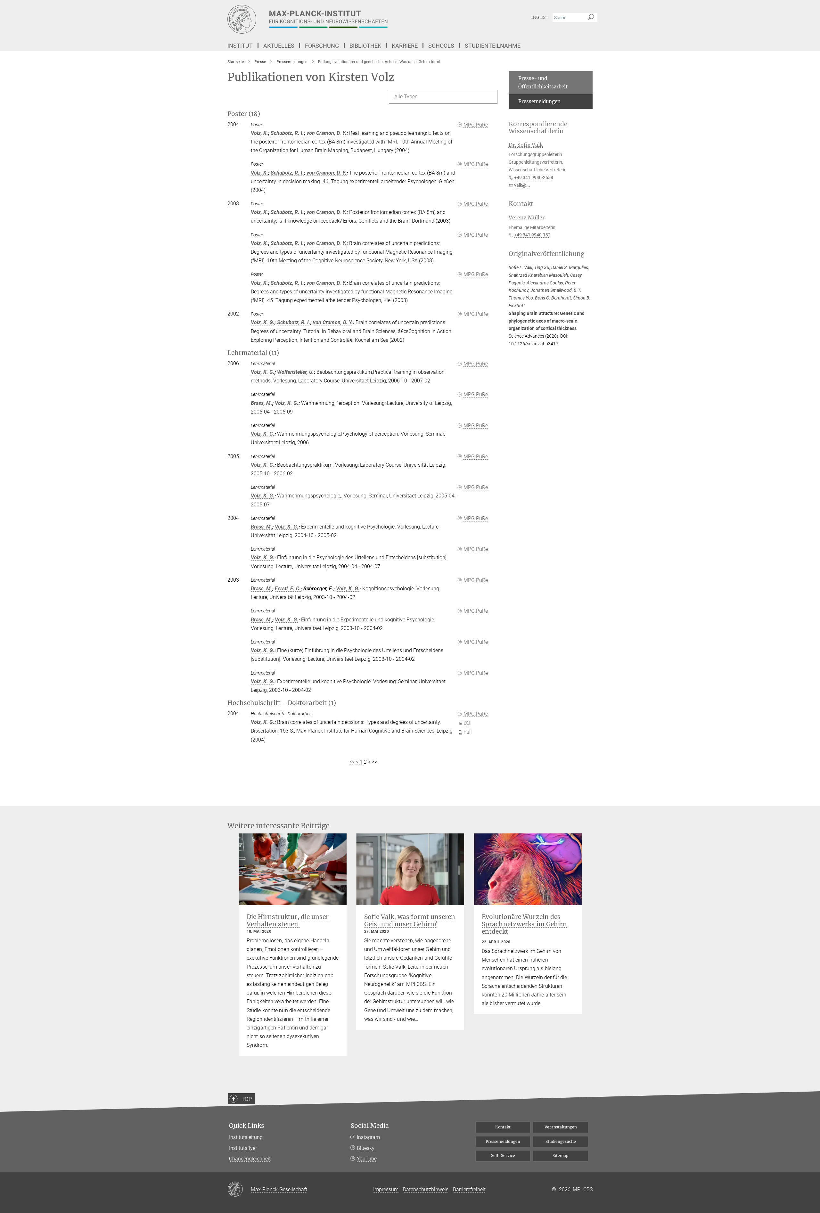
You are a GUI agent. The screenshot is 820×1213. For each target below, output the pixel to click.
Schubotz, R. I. (287, 133)
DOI (467, 723)
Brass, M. (261, 403)
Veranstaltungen (561, 1127)
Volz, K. (259, 133)
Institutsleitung (246, 1137)
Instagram (368, 1137)
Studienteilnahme (493, 45)
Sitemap (561, 1155)
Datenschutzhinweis (425, 1189)
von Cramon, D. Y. (327, 133)
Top (247, 1099)
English (539, 17)
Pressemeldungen (539, 101)
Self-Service (503, 1155)
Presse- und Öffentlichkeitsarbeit (543, 82)
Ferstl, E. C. (288, 589)
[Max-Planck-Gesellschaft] (239, 1189)
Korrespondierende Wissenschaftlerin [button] (538, 127)
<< (352, 762)
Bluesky (365, 1148)
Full (467, 732)
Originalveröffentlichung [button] (547, 254)
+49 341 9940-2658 (533, 177)
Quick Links (246, 1125)
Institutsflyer (243, 1148)
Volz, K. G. (263, 322)
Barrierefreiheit (469, 1189)
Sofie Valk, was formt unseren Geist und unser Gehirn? (409, 920)
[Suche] (590, 17)
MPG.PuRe (475, 125)
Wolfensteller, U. (295, 372)
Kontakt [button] (521, 204)
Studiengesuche (560, 1141)
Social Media (370, 1125)
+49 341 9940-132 (532, 234)
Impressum (385, 1189)
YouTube (367, 1159)
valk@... (522, 185)
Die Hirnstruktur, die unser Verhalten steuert (288, 920)
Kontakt (503, 1127)
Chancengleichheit (250, 1159)
